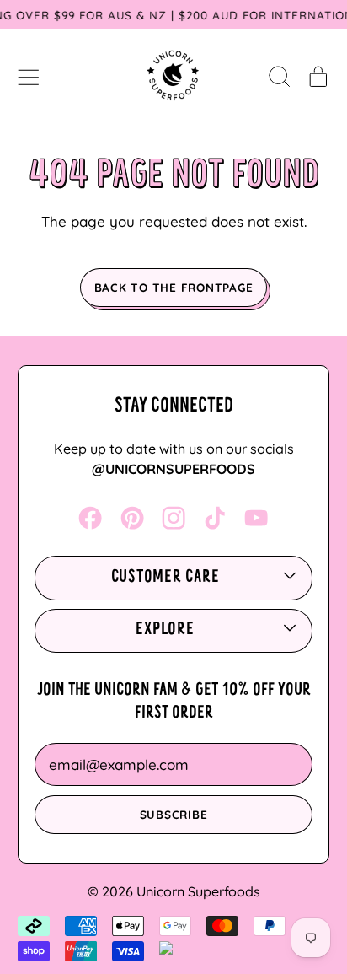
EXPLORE (165, 630)
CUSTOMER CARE (165, 577)
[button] (279, 76)
